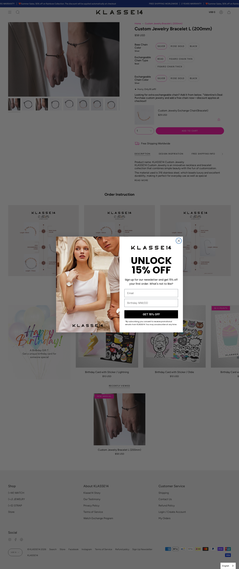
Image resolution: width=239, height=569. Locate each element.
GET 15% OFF (151, 314)
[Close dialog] (179, 241)
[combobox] (228, 566)
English (225, 566)
